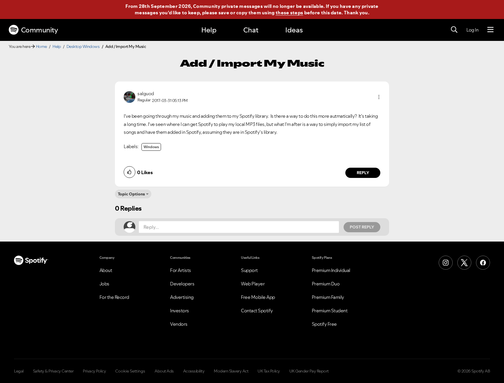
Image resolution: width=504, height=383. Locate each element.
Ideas (294, 30)
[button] (378, 97)
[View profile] (129, 96)
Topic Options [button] (131, 194)
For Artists (180, 270)
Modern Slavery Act (231, 371)
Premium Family (328, 297)
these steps (289, 12)
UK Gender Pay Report (309, 371)
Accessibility (194, 371)
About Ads (164, 371)
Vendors (179, 324)
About (105, 270)
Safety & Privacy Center (53, 371)
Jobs (104, 283)
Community (39, 30)
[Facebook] (483, 263)
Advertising (182, 297)
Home (41, 46)
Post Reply (362, 227)
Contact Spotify (257, 310)
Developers (182, 283)
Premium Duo (326, 283)
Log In (472, 30)
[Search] (454, 30)
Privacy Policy (94, 371)
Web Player (253, 283)
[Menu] (490, 30)
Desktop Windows (83, 46)
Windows (151, 146)
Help (208, 30)
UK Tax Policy (269, 371)
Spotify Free (324, 324)
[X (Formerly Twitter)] (464, 263)
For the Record (114, 297)
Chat (250, 30)
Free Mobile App (258, 297)
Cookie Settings (130, 371)
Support (249, 270)
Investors (179, 310)
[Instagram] (446, 263)
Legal (19, 371)
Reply (363, 173)
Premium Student (330, 310)
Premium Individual (331, 270)
